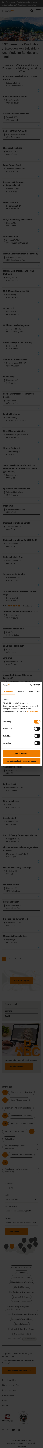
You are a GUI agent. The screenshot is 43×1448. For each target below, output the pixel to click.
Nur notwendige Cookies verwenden (21, 761)
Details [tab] (21, 691)
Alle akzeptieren (21, 753)
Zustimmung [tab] (8, 691)
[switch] (37, 729)
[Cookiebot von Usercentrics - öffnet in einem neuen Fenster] (30, 685)
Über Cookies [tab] (34, 691)
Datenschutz (32, 711)
